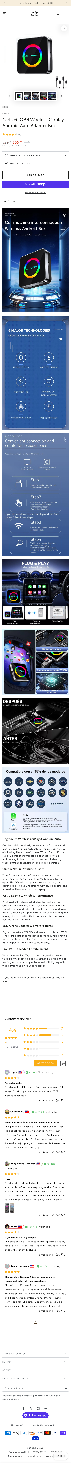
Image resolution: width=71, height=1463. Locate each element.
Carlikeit (7, 114)
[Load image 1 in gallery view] (19, 96)
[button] (58, 13)
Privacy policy (39, 1451)
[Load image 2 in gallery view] (27, 96)
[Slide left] (5, 3)
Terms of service (35, 1456)
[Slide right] (66, 3)
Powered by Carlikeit (19, 1452)
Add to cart (35, 175)
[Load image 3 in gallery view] (35, 96)
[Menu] (4, 13)
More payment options (35, 192)
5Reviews (12, 1046)
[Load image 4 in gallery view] (43, 96)
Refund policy (55, 1451)
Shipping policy (15, 1456)
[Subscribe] (67, 1388)
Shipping (6, 146)
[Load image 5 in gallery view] (52, 96)
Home (5, 107)
